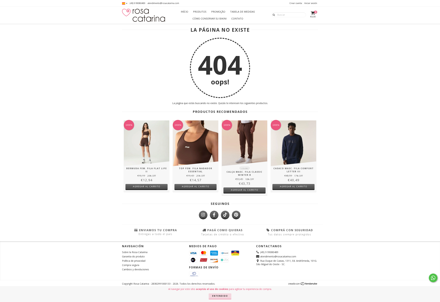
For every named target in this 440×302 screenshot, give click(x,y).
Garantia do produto (133, 256)
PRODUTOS (199, 11)
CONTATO (237, 18)
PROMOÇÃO (218, 11)
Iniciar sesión (310, 3)
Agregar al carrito (146, 186)
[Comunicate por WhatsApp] (433, 278)
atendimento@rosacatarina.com (163, 3)
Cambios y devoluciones (135, 269)
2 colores (244, 168)
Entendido (220, 295)
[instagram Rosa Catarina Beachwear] (203, 215)
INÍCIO (184, 11)
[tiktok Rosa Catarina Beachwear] (225, 215)
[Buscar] (273, 14)
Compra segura (130, 265)
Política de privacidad (133, 260)
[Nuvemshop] (303, 284)
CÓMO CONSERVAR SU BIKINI (209, 18)
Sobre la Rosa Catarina (134, 252)
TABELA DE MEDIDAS (242, 11)
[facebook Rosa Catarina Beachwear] (214, 215)
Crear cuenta (295, 3)
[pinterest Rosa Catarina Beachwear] (236, 215)
